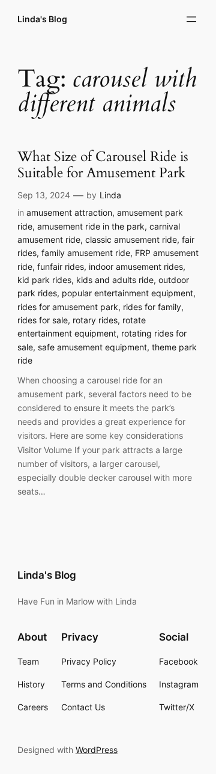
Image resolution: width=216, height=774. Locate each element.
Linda (110, 195)
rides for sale (42, 320)
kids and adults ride (115, 280)
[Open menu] (191, 19)
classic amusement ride (131, 239)
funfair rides (60, 266)
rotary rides (95, 320)
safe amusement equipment (92, 347)
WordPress (97, 750)
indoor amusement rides (136, 266)
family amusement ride (85, 253)
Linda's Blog (42, 19)
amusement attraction (69, 212)
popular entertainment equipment (127, 293)
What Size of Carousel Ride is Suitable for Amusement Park (102, 165)
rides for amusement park (67, 307)
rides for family (152, 307)
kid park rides (44, 280)
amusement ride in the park (91, 226)
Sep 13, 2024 (43, 195)
